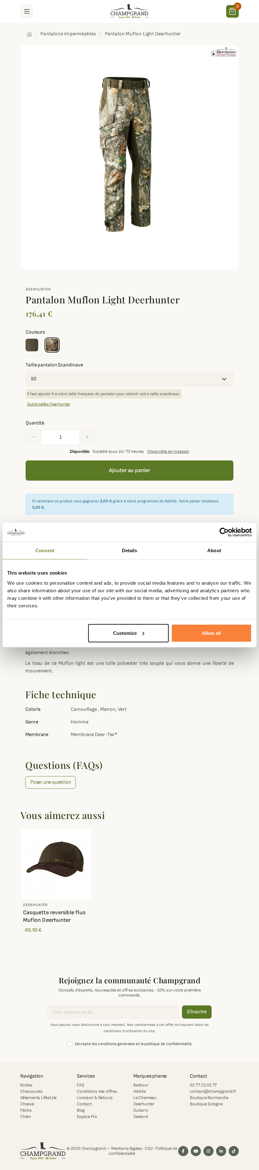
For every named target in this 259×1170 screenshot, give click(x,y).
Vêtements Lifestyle (38, 1097)
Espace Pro (87, 1116)
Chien (25, 1116)
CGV (149, 1148)
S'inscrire (197, 1012)
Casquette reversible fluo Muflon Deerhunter (54, 916)
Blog (81, 1110)
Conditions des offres (97, 1091)
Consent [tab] (44, 550)
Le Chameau (144, 1097)
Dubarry (140, 1110)
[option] (129, 157)
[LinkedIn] (221, 1151)
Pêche (26, 1110)
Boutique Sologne (206, 1104)
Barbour (140, 1085)
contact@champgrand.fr (213, 1091)
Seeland (140, 1116)
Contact (84, 1104)
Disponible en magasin (168, 451)
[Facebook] (183, 1151)
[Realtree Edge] (52, 345)
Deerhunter (38, 289)
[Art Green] (32, 345)
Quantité (35, 423)
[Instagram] (208, 1151)
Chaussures (31, 1091)
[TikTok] (234, 1151)
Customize (125, 632)
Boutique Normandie (209, 1097)
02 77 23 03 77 (203, 1085)
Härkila (139, 1091)
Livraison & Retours (95, 1097)
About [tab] (214, 550)
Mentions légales (126, 1148)
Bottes (26, 1085)
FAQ (80, 1085)
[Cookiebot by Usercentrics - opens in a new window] (224, 532)
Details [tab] (129, 550)
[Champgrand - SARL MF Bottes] (129, 11)
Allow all (211, 632)
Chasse (27, 1104)
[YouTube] (196, 1151)
